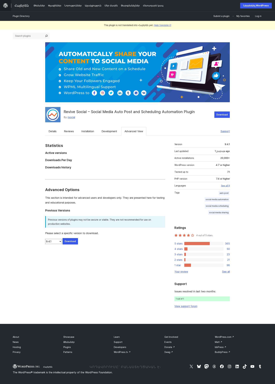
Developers (120, 347)
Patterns (67, 352)
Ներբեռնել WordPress (256, 5)
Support (225, 131)
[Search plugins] (46, 36)
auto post (224, 193)
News (16, 342)
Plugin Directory (21, 16)
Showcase (68, 337)
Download (222, 114)
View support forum (185, 306)
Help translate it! (162, 25)
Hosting (17, 347)
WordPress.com (224, 337)
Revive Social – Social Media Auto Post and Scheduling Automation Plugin (129, 111)
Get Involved (171, 337)
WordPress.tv (122, 352)
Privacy (17, 352)
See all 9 (225, 185)
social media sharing (219, 212)
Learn (117, 337)
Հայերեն (47, 367)
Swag (168, 352)
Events (168, 342)
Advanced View (134, 131)
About (16, 337)
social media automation (217, 199)
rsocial (71, 117)
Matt (218, 342)
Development (109, 131)
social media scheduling (217, 206)
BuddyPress (222, 352)
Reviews (69, 131)
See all (226, 271)
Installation (87, 131)
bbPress (220, 347)
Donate (169, 347)
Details (52, 131)
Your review (181, 271)
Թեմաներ (69, 342)
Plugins (67, 347)
